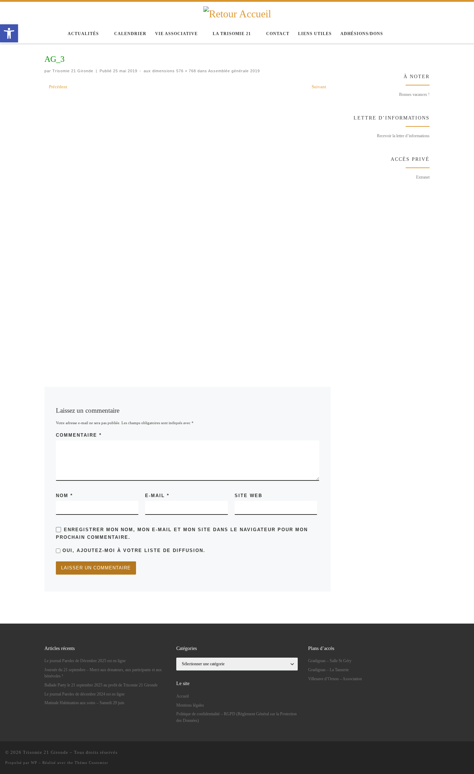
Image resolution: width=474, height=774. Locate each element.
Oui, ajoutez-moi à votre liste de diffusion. (132, 550)
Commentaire (79, 435)
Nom (64, 495)
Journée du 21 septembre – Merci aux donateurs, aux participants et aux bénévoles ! (103, 672)
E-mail (157, 495)
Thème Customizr (91, 762)
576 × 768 (185, 71)
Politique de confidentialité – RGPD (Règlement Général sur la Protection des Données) (236, 717)
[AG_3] (188, 228)
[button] (9, 33)
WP (34, 762)
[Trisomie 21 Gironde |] (237, 12)
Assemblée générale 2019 (233, 71)
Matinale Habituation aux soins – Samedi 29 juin (84, 702)
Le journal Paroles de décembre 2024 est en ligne (84, 694)
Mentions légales (190, 705)
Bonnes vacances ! (414, 94)
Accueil (182, 696)
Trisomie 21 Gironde (72, 71)
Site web (248, 495)
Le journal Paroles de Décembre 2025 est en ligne (85, 660)
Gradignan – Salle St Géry (330, 660)
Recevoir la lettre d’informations (403, 135)
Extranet (423, 177)
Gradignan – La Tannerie (328, 669)
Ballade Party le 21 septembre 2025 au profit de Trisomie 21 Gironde (101, 685)
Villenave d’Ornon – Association (335, 678)
